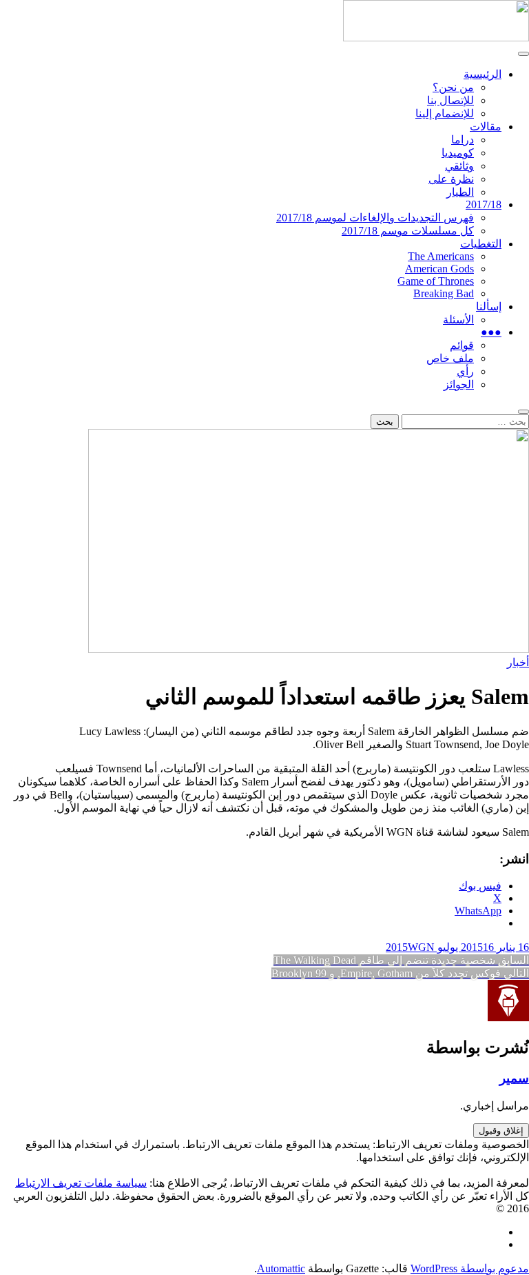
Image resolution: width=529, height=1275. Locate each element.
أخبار (518, 662)
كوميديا (458, 153)
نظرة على (451, 179)
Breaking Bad (443, 293)
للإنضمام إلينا (444, 113)
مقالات (485, 126)
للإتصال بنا (450, 100)
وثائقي (459, 166)
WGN (421, 947)
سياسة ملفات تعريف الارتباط (81, 1183)
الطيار (460, 192)
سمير (514, 1078)
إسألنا (488, 306)
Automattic (281, 1268)
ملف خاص (450, 358)
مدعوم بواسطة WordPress (470, 1268)
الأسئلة (458, 319)
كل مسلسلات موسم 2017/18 (408, 231)
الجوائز (459, 384)
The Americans (441, 256)
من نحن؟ (453, 87)
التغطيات (480, 244)
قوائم (462, 345)
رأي (465, 371)
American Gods (439, 268)
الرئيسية (482, 74)
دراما (462, 139)
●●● (491, 332)
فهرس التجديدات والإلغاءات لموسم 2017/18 (375, 217)
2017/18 (483, 204)
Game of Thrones (435, 281)
